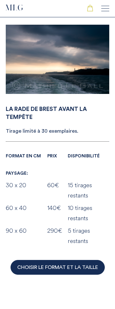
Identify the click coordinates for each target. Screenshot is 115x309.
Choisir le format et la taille (57, 267)
